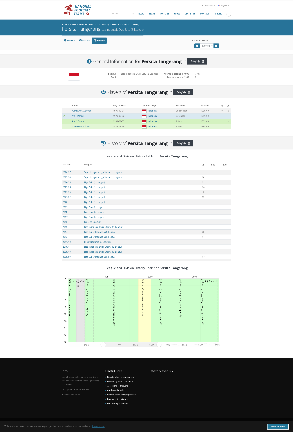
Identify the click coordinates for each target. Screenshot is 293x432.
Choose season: (200, 40)
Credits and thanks (115, 390)
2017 (65, 217)
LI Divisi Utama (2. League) (97, 241)
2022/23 (67, 192)
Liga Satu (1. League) (94, 182)
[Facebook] (228, 14)
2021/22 (67, 197)
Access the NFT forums (117, 386)
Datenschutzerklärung (117, 399)
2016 (65, 221)
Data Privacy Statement (117, 403)
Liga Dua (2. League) (94, 207)
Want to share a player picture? (121, 394)
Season (67, 164)
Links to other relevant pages (120, 377)
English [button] (224, 5)
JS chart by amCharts (77, 281)
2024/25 (67, 182)
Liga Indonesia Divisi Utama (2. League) (103, 226)
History (101, 40)
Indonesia (152, 110)
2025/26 (67, 177)
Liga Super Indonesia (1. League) (100, 231)
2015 (65, 226)
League (88, 164)
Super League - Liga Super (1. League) (103, 172)
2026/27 (67, 172)
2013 (65, 236)
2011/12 (67, 241)
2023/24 (67, 187)
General (71, 40)
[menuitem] (131, 344)
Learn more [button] (98, 426)
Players (86, 40)
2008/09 (67, 256)
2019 (65, 207)
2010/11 (67, 246)
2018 (65, 212)
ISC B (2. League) (92, 221)
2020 (65, 202)
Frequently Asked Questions (120, 381)
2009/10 (67, 251)
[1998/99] (197, 45)
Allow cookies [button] (278, 426)
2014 (65, 231)
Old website (209, 5)
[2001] (216, 45)
